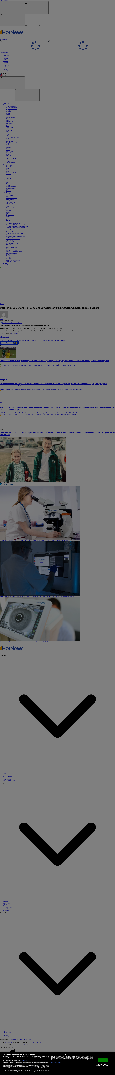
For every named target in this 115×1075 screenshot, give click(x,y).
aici (31, 1067)
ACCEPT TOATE (103, 1060)
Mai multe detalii (23, 1060)
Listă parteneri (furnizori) (56, 1062)
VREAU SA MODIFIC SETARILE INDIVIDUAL (102, 1065)
